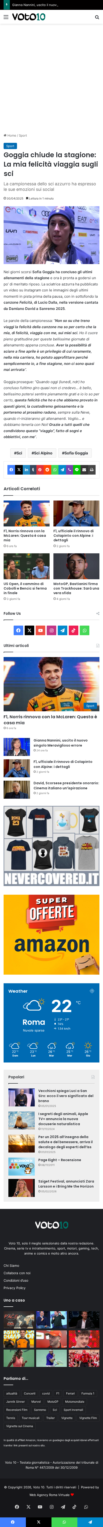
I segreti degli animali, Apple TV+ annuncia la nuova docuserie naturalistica (63, 1118)
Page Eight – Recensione (59, 1160)
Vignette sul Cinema (19, 1426)
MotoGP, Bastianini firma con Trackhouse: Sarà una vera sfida (76, 588)
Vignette (67, 1418)
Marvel (36, 1401)
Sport (23, 135)
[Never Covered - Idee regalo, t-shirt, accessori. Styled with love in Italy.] (51, 885)
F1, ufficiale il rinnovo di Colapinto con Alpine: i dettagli (73, 536)
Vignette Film (88, 1418)
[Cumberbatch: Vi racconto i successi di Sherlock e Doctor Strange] (84, 1319)
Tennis (10, 1418)
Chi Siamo (11, 1265)
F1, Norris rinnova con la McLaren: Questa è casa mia (25, 536)
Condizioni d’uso (16, 1280)
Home (11, 135)
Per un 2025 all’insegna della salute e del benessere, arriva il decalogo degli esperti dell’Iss (65, 1142)
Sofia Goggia (76, 453)
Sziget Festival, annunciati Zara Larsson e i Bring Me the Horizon (66, 1184)
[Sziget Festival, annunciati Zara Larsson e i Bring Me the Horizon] (21, 1188)
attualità (11, 1393)
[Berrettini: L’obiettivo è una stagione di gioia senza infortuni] (51, 1358)
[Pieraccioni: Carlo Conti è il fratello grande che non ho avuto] (51, 1319)
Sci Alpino (43, 453)
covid (46, 1393)
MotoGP (52, 1401)
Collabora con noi (17, 1273)
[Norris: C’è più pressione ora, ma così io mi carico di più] (19, 1339)
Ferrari (70, 1393)
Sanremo (40, 1410)
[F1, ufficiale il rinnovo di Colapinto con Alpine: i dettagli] (76, 513)
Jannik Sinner (15, 1401)
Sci (19, 453)
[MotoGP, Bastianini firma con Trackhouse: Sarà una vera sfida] (76, 566)
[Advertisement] (51, 77)
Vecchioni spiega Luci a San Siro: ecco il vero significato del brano (65, 1095)
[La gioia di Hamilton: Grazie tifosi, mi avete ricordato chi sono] (84, 1358)
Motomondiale (74, 1401)
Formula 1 (87, 1393)
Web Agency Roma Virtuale (49, 1495)
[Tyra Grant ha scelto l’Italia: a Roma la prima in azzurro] (19, 1358)
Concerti (29, 1393)
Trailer (50, 1418)
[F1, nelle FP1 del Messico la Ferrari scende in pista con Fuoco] (51, 1339)
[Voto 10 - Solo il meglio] (29, 16)
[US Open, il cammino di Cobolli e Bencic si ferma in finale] (27, 566)
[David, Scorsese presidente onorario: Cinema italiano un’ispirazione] (17, 790)
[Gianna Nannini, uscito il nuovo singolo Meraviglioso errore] (17, 747)
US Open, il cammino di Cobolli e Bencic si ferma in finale (25, 588)
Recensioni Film (16, 1410)
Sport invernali (73, 1410)
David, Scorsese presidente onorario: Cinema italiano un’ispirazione (66, 786)
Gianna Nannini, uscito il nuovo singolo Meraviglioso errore (56, 5)
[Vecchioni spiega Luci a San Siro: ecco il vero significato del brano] (21, 1097)
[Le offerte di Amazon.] (51, 973)
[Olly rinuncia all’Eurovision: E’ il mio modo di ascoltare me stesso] (84, 1339)
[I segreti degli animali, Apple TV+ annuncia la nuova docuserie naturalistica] (21, 1120)
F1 (57, 1393)
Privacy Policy (15, 1288)
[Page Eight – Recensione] (21, 1167)
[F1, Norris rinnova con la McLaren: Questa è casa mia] (27, 513)
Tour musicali (31, 1418)
